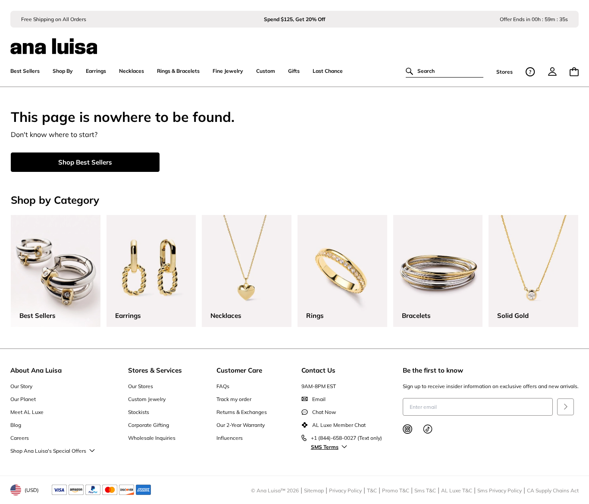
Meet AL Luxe (27, 412)
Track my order (233, 399)
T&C (372, 490)
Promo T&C (395, 490)
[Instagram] (407, 429)
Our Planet (23, 399)
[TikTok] (427, 429)
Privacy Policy (345, 490)
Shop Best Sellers (85, 162)
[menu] (552, 71)
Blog (15, 425)
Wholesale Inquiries (151, 438)
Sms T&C (425, 490)
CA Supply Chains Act (553, 490)
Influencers (229, 438)
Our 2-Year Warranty (240, 425)
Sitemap (314, 490)
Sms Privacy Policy (499, 490)
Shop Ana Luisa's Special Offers (48, 451)
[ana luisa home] (294, 41)
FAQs (222, 386)
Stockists (138, 412)
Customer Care (239, 370)
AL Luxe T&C (456, 490)
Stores (504, 71)
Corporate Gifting (148, 425)
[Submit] (565, 406)
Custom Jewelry (147, 399)
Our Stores (140, 386)
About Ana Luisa (36, 370)
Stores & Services (155, 370)
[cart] (574, 71)
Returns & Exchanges (241, 412)
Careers (19, 438)
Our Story (21, 386)
